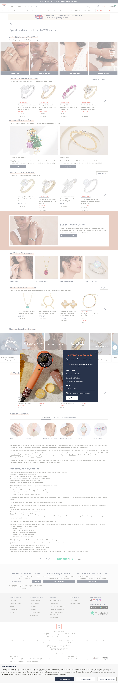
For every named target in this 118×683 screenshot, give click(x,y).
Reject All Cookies (85, 679)
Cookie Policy (63, 674)
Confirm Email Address (73, 378)
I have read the (78, 393)
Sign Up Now (72, 398)
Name (68, 385)
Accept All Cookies (64, 679)
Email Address (70, 370)
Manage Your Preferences (107, 679)
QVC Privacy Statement (83, 393)
